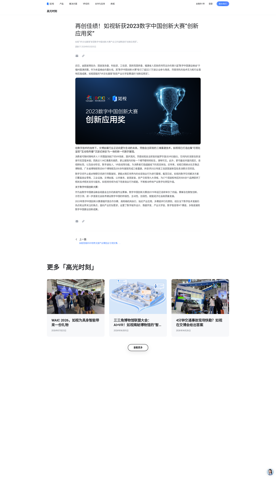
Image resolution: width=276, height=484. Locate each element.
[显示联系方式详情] (270, 471)
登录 (211, 4)
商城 (112, 4)
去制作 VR (200, 4)
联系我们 (223, 4)
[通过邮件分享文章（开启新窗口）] (77, 56)
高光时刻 (52, 11)
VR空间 (86, 4)
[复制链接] (84, 56)
